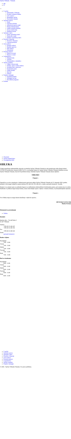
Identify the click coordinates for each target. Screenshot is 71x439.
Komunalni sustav (12, 69)
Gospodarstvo (7, 56)
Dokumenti (10, 50)
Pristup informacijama (13, 26)
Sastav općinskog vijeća (13, 34)
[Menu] (0, 8)
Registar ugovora (11, 47)
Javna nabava (7, 44)
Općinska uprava (8, 20)
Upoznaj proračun (12, 42)
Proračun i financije (8, 39)
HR (4, 3)
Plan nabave (10, 48)
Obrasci (9, 73)
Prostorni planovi (8, 51)
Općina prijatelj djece (9, 158)
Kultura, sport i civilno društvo (15, 65)
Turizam (9, 59)
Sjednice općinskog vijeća (14, 37)
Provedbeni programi (12, 79)
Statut (8, 22)
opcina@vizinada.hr (8, 234)
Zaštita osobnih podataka (14, 28)
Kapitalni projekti (11, 76)
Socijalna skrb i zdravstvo (14, 67)
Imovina (9, 72)
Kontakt (5, 81)
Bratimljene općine (12, 17)
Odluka (5, 213)
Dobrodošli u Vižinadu (13, 12)
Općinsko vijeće (7, 33)
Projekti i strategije (8, 75)
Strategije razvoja (11, 78)
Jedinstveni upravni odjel (14, 25)
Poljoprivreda (10, 58)
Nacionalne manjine (12, 19)
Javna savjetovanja (12, 30)
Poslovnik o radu (11, 36)
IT (4, 5)
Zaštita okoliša (11, 70)
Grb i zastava (10, 16)
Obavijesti (6, 157)
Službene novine (11, 31)
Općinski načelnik (12, 23)
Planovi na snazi (11, 53)
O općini (5, 11)
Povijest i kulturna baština (14, 14)
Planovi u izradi (11, 55)
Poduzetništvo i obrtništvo (14, 61)
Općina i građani (8, 62)
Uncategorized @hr (8, 160)
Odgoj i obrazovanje (12, 64)
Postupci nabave (11, 45)
